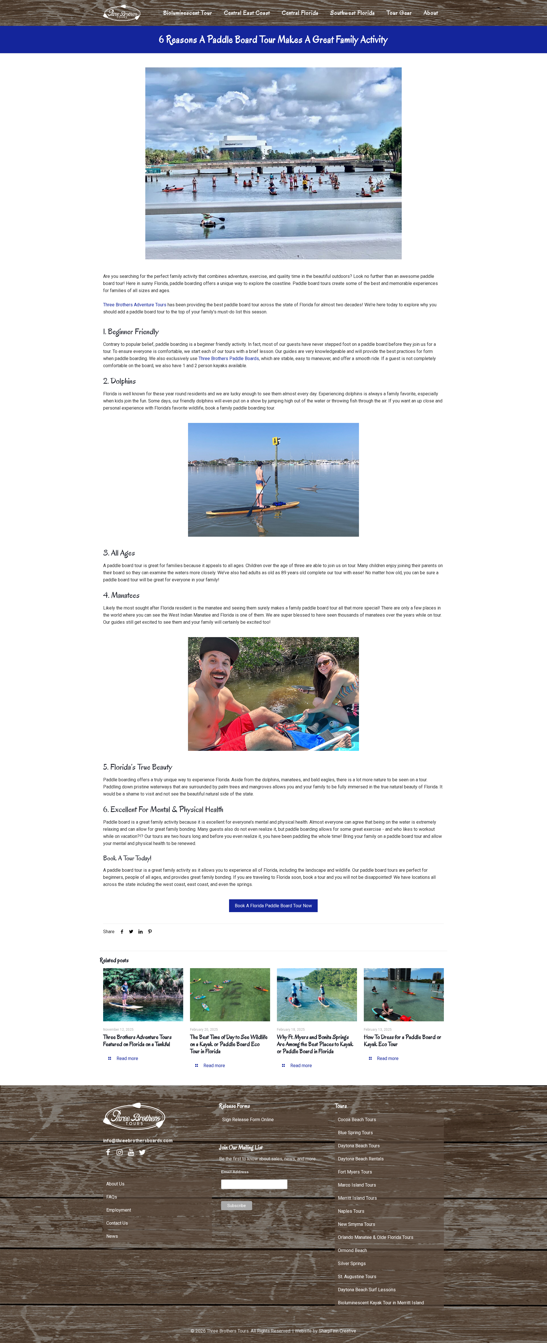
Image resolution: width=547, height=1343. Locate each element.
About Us (115, 1184)
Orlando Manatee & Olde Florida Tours (375, 1237)
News (112, 1236)
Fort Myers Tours (355, 1172)
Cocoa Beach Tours (357, 1119)
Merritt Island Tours (357, 1198)
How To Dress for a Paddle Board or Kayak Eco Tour (402, 1040)
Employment (118, 1210)
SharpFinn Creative (337, 1331)
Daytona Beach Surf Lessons (367, 1289)
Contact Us (117, 1223)
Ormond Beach (352, 1250)
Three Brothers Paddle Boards (229, 358)
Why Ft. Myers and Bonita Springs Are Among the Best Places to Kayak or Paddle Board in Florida (315, 1044)
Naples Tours (351, 1211)
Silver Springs (352, 1263)
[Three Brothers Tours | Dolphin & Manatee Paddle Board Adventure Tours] (122, 13)
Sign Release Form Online (248, 1119)
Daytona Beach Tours (359, 1145)
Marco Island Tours (357, 1185)
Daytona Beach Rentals (361, 1159)
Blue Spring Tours (355, 1132)
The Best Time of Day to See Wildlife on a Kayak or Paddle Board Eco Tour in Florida (229, 1044)
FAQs (111, 1197)
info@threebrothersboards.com (138, 1140)
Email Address (235, 1172)
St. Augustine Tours (357, 1276)
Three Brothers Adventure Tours (135, 304)
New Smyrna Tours (356, 1224)
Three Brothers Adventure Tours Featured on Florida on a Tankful (137, 1040)
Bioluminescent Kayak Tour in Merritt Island (381, 1302)
